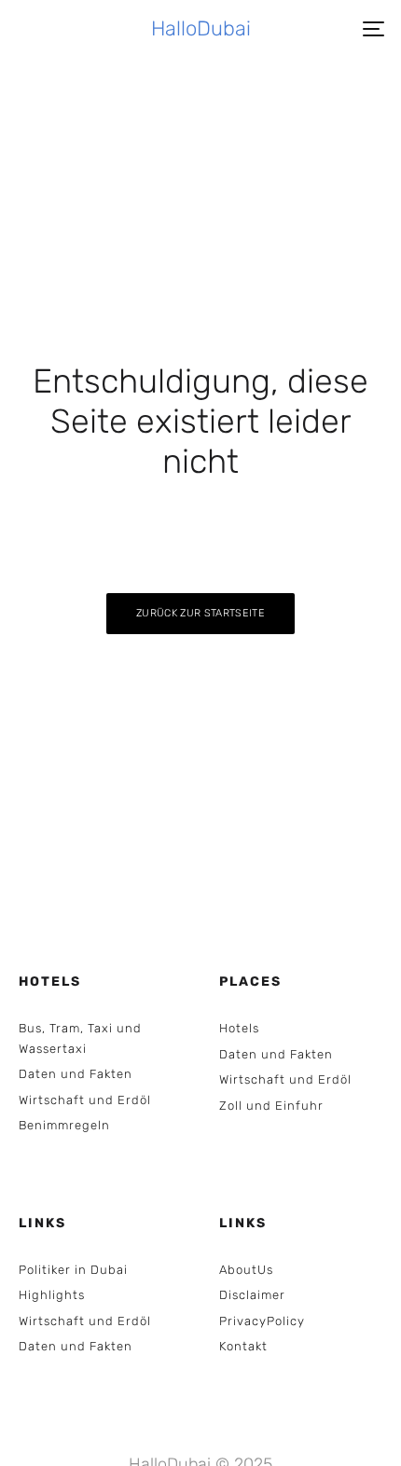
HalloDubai (201, 29)
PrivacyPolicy (262, 1321)
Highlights (52, 1295)
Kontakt (243, 1346)
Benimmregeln (64, 1125)
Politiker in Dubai (73, 1270)
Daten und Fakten (75, 1074)
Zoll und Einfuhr (271, 1106)
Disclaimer (252, 1295)
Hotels (239, 1028)
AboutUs (246, 1270)
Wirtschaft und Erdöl (85, 1100)
